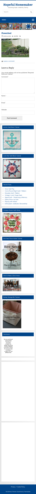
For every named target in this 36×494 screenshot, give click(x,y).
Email (3, 102)
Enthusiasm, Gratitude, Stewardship (16, 204)
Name (3, 96)
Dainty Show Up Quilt (11, 199)
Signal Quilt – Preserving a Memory (16, 197)
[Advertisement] (8, 391)
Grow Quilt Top (9, 189)
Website (4, 109)
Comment (5, 77)
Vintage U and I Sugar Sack (13, 195)
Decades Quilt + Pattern (12, 193)
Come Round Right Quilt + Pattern (15, 191)
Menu (4, 20)
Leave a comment (9, 61)
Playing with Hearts (11, 201)
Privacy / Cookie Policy (18, 487)
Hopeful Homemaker (18, 4)
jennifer (16, 36)
